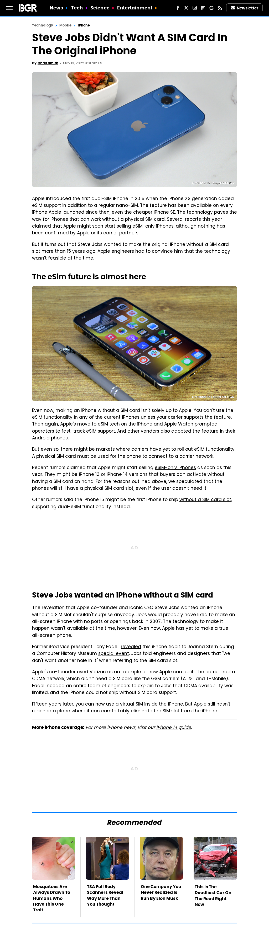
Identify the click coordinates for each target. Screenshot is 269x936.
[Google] (211, 8)
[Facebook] (178, 8)
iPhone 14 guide (173, 727)
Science (100, 8)
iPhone (84, 25)
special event (113, 654)
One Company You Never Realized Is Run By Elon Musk (161, 892)
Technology (42, 25)
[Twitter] (186, 8)
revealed (131, 647)
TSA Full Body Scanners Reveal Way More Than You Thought (105, 895)
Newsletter (247, 8)
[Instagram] (195, 8)
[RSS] (220, 8)
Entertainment (134, 8)
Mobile (65, 25)
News (56, 8)
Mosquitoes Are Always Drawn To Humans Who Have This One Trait (51, 898)
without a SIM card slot (205, 500)
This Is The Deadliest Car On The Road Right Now (213, 895)
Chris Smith (48, 63)
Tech (77, 8)
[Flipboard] (203, 8)
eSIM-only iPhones (175, 468)
